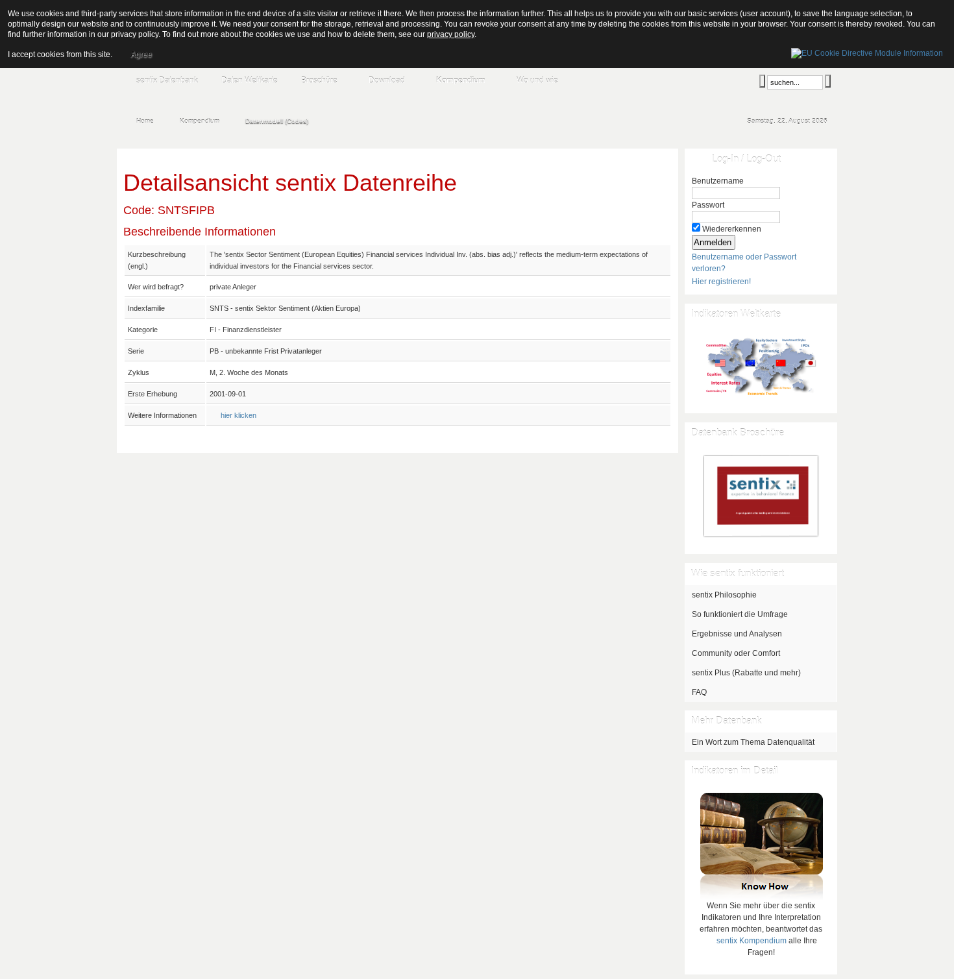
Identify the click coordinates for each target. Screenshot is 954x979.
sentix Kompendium (751, 940)
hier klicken (238, 415)
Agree (141, 54)
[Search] (762, 81)
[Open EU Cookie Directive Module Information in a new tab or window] (867, 51)
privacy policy (450, 34)
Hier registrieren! (721, 281)
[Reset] (828, 81)
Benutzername (718, 181)
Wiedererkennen (731, 229)
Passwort (708, 205)
